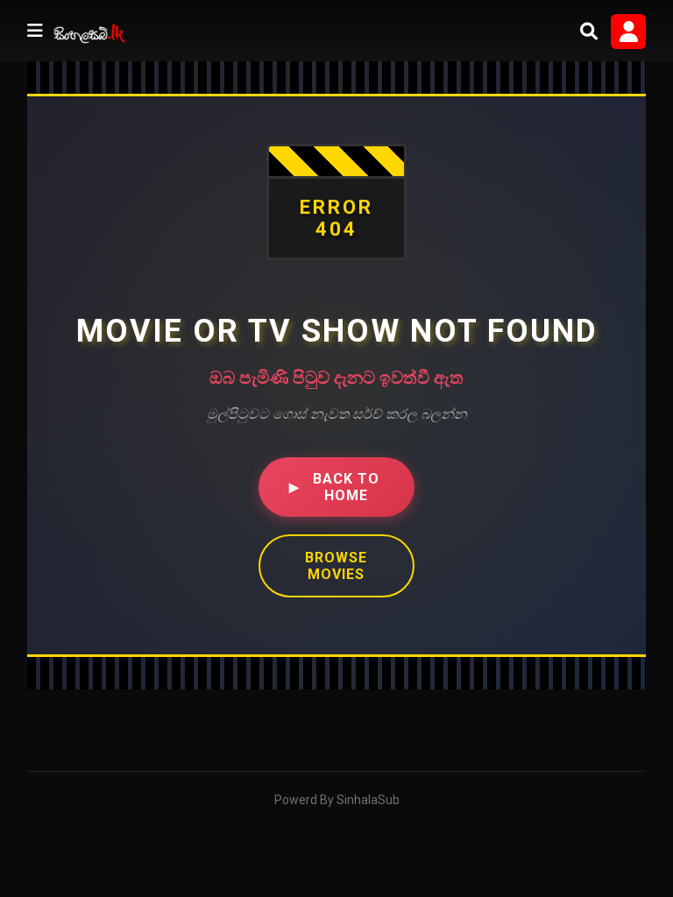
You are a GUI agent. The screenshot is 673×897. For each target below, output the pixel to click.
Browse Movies (336, 566)
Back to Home (334, 487)
